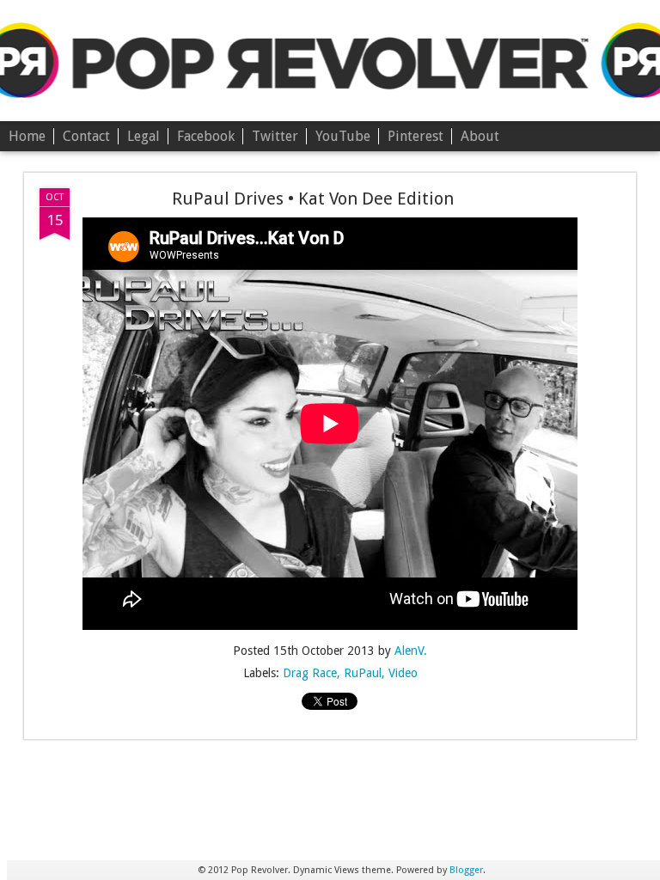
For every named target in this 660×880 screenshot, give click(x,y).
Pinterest (415, 136)
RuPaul (363, 673)
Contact (86, 136)
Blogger (466, 870)
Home (27, 136)
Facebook (206, 136)
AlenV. (410, 650)
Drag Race (310, 673)
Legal (143, 136)
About (480, 136)
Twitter (275, 136)
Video (403, 673)
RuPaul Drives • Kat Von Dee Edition (313, 198)
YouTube (342, 136)
